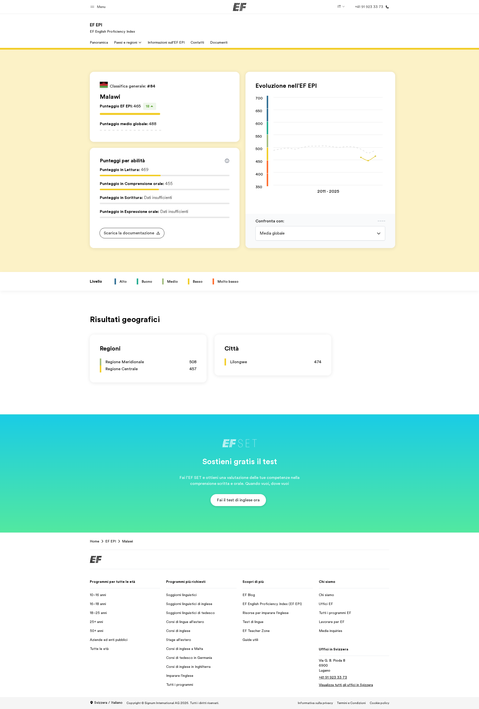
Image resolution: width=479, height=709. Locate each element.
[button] (99, 7)
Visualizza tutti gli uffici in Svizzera (346, 685)
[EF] (239, 7)
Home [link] (94, 541)
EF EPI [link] (110, 541)
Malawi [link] (127, 541)
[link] (112, 28)
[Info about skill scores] (227, 160)
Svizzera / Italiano (108, 703)
